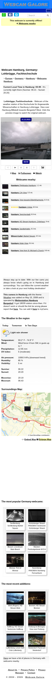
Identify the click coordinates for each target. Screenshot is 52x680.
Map (14, 173)
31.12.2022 (26, 119)
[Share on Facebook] (10, 14)
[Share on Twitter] (16, 14)
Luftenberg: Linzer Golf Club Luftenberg (15, 649)
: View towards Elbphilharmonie (27, 200)
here (16, 309)
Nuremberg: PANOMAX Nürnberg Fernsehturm (37, 570)
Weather (7, 297)
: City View (19, 193)
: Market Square (23, 236)
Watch (39, 173)
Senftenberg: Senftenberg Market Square (15, 525)
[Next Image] (34, 167)
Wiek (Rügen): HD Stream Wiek (15, 607)
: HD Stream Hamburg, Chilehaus (28, 222)
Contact (31, 673)
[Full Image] (42, 168)
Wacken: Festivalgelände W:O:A (37, 548)
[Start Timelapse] (15, 167)
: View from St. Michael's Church (27, 251)
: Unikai (25, 207)
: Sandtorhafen (20, 229)
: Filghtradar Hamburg (23, 185)
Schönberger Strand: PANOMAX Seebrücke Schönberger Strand (37, 525)
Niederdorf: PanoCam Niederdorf (36, 649)
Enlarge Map (45, 439)
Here (5, 658)
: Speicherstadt (20, 214)
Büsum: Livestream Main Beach (15, 548)
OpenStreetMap (35, 435)
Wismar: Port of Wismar (15, 569)
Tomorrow (17, 325)
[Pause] (21, 167)
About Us (12, 670)
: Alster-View (19, 243)
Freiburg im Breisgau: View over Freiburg (36, 628)
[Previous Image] (8, 167)
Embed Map (30, 439)
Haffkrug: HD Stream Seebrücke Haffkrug (15, 628)
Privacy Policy (28, 670)
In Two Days (31, 325)
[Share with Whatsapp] (3, 14)
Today (5, 325)
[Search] (48, 15)
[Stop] (27, 167)
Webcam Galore (34, 677)
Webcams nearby (27, 23)
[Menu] (48, 10)
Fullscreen (26, 173)
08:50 (26, 162)
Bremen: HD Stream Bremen (37, 607)
